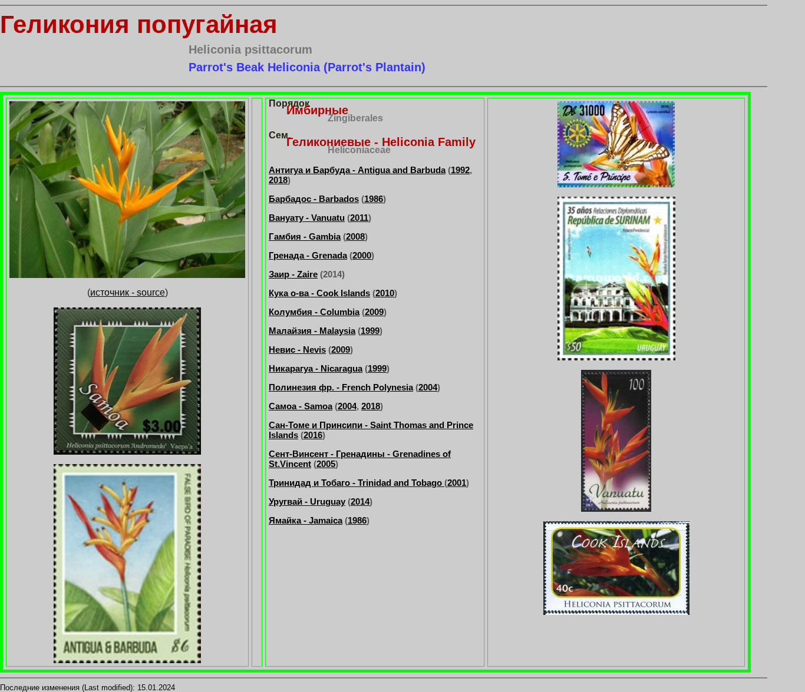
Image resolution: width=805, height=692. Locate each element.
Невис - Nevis (297, 350)
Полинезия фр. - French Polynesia (341, 387)
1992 (460, 170)
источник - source (127, 292)
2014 (360, 501)
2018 (278, 180)
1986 (373, 199)
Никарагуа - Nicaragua (315, 368)
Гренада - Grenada (308, 255)
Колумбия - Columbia (314, 312)
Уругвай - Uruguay (307, 501)
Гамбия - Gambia (305, 236)
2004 (427, 387)
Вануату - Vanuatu (307, 218)
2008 (355, 236)
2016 (312, 435)
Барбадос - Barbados (314, 199)
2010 (384, 293)
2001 (456, 483)
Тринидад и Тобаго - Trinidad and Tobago (356, 483)
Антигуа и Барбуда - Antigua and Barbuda (357, 170)
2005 (325, 464)
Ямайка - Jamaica (305, 520)
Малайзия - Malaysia (312, 331)
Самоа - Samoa (300, 406)
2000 (361, 255)
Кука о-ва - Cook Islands (319, 293)
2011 (359, 218)
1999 (370, 331)
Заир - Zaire (293, 274)
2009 (374, 312)
